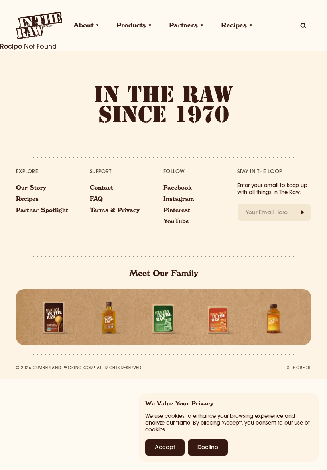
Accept (165, 447)
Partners (183, 26)
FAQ (96, 199)
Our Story (31, 188)
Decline (207, 447)
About (83, 26)
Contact (101, 188)
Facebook (178, 188)
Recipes (234, 26)
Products (131, 26)
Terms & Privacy (115, 211)
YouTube (176, 222)
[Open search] (303, 25)
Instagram (179, 199)
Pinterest (177, 211)
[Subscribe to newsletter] (302, 212)
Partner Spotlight (42, 211)
